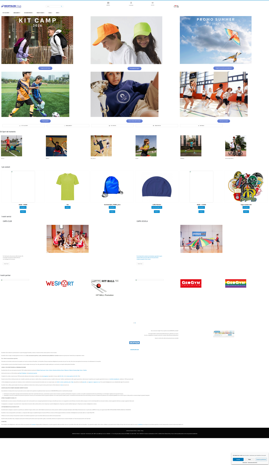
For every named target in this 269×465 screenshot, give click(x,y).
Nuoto (62, 370)
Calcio (47, 370)
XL (65, 376)
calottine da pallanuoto (114, 379)
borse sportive (70, 376)
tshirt (58, 382)
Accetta (238, 459)
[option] (23, 125)
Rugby (78, 370)
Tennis (81, 370)
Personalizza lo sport (134, 68)
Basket (38, 370)
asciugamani (45, 376)
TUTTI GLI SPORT (5, 12)
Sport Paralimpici (22, 373)
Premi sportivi (45, 121)
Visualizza (23, 211)
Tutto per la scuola (224, 121)
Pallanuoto (66, 370)
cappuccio (90, 382)
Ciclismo (50, 370)
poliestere (66, 382)
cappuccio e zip (96, 382)
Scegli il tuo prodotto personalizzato (224, 68)
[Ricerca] (62, 6)
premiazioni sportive (33, 373)
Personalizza (23, 207)
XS (60, 376)
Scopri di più (6, 263)
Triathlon (85, 370)
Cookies (138, 430)
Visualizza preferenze (261, 459)
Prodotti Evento (40, 12)
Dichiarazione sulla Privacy (252, 462)
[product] (23, 186)
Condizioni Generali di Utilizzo (131, 430)
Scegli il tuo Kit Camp (45, 68)
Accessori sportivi (28, 12)
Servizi (57, 12)
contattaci (140, 424)
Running (74, 370)
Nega (249, 459)
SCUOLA (49, 12)
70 (78, 376)
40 (76, 376)
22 (74, 376)
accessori (34, 424)
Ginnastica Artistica (57, 370)
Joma (61, 385)
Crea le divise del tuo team (134, 121)
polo (69, 382)
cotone (61, 382)
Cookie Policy (245, 462)
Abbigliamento (17, 12)
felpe (72, 382)
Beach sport (42, 370)
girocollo (84, 382)
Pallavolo (71, 370)
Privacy (142, 430)
